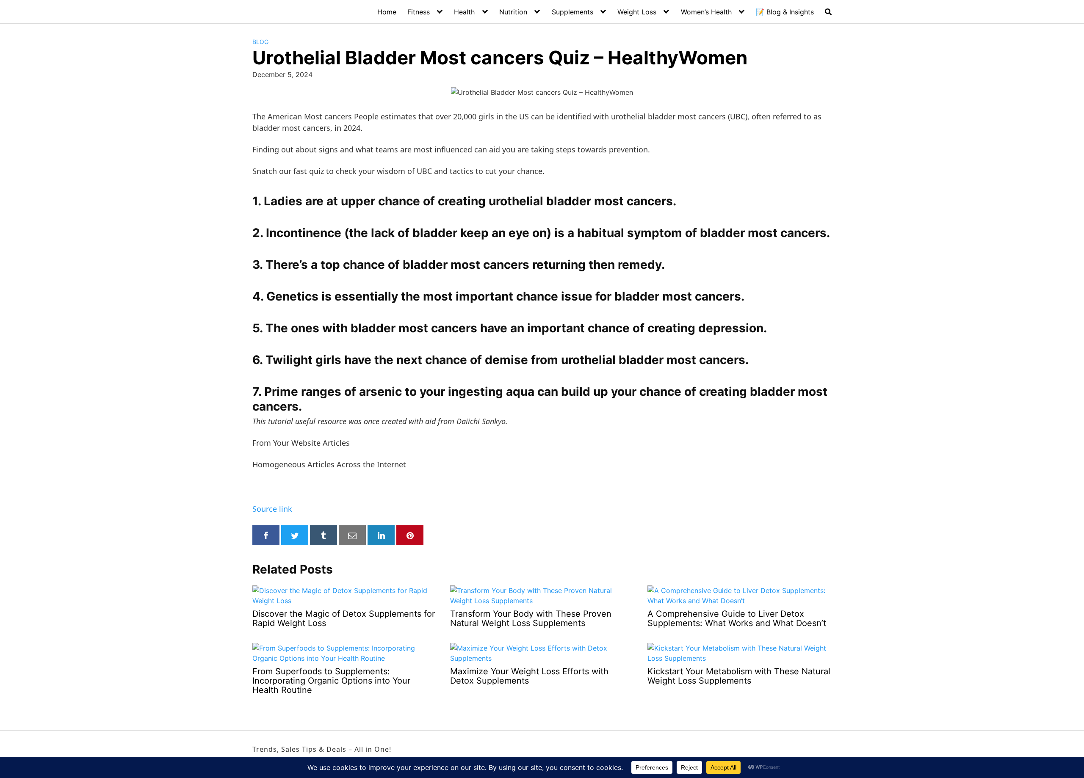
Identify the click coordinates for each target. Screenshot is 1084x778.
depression (730, 328)
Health (464, 12)
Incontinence (303, 233)
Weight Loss (636, 12)
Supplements (572, 12)
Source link (272, 509)
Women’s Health (706, 12)
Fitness (418, 12)
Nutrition (513, 12)
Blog (260, 41)
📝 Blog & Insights (785, 12)
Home (386, 12)
